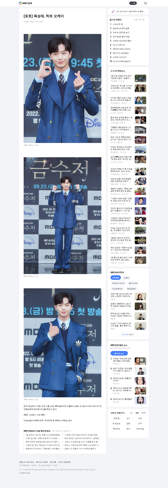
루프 (128, 429)
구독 (134, 3)
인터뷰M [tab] (115, 278)
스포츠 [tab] (143, 413)
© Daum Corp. (24, 473)
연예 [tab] (137, 413)
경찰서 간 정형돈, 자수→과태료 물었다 (80, 448)
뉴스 (128, 418)
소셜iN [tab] (126, 278)
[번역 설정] (90, 28)
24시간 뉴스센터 (42, 462)
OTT (140, 423)
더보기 (127, 334)
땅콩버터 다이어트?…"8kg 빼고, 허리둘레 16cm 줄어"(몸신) (43, 448)
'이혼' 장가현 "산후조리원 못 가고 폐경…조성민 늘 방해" (43, 438)
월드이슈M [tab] (133, 283)
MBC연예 (27, 3)
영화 (128, 423)
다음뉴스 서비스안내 (26, 462)
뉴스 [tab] (131, 413)
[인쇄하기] (99, 28)
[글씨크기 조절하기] (94, 28)
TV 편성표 (116, 423)
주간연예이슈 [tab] (117, 289)
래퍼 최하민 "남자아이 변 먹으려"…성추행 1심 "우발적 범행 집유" (82, 438)
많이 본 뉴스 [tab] (119, 353)
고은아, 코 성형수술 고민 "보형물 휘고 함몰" (82, 441)
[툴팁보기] (146, 20)
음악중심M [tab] (131, 289)
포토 (140, 418)
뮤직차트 (116, 429)
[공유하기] (140, 3)
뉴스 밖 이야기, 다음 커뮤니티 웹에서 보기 (132, 11)
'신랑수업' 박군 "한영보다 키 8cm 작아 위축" (43, 445)
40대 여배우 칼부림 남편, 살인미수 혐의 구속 (43, 441)
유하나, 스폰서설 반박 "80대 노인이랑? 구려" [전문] (82, 445)
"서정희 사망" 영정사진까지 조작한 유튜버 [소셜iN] (82, 435)
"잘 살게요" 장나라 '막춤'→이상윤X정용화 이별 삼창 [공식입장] (43, 435)
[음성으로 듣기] (85, 28)
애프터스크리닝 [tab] (118, 283)
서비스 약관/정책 (64, 462)
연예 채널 (140, 429)
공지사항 (53, 462)
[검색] (146, 3)
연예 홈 (116, 418)
